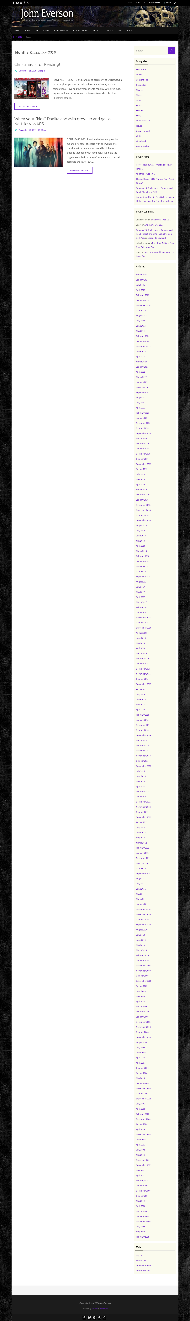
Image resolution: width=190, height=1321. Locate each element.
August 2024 (141, 315)
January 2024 (142, 341)
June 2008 (141, 1052)
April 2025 (140, 290)
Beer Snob (141, 69)
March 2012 (141, 842)
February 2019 (142, 494)
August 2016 (141, 632)
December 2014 (143, 725)
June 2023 (141, 351)
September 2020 (143, 433)
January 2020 (142, 448)
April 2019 (140, 484)
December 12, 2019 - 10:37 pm (32, 130)
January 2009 (142, 1016)
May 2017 (140, 592)
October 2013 (142, 760)
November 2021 (143, 387)
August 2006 (141, 1073)
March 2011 (141, 898)
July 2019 (140, 474)
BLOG (130, 3)
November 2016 (143, 617)
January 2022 (142, 382)
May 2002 (140, 1154)
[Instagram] (21, 3)
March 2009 (141, 1006)
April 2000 (140, 1206)
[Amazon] (24, 3)
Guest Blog (141, 84)
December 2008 (143, 1021)
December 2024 (143, 305)
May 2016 (140, 643)
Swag (138, 115)
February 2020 (142, 443)
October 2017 (142, 571)
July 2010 (140, 934)
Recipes (139, 110)
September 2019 (143, 464)
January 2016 (142, 663)
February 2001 (142, 1180)
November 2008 (143, 1026)
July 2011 (140, 883)
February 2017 (142, 607)
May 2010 (140, 945)
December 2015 (143, 668)
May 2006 (140, 1078)
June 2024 (141, 325)
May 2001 (140, 1170)
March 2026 (141, 274)
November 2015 (143, 673)
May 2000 (140, 1200)
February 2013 (142, 791)
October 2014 (142, 730)
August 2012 (141, 822)
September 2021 (143, 392)
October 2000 (142, 1195)
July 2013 (140, 771)
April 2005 (140, 1108)
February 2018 (142, 556)
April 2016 (140, 648)
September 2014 (143, 735)
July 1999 (140, 1226)
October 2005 (142, 1093)
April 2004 (140, 1129)
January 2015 (142, 719)
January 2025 (142, 300)
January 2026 (142, 279)
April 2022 (140, 371)
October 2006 (142, 1067)
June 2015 (141, 699)
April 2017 (140, 597)
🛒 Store (167, 3)
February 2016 (142, 658)
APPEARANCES (154, 3)
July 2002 (140, 1149)
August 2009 (141, 986)
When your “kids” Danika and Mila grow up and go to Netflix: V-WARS (62, 121)
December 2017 (143, 566)
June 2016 (141, 638)
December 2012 (143, 801)
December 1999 (143, 1221)
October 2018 (142, 515)
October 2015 (142, 678)
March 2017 (141, 602)
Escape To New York (157, 237)
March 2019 (141, 489)
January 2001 (142, 1185)
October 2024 (142, 310)
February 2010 (142, 955)
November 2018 (143, 510)
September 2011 (143, 873)
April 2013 (140, 786)
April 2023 (140, 356)
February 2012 (142, 847)
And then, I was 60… (145, 173)
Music (138, 95)
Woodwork (141, 141)
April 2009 (140, 1001)
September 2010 (143, 924)
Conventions (142, 79)
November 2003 (143, 1134)
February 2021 (142, 412)
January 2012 (142, 852)
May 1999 (140, 1231)
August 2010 (141, 929)
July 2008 (140, 1047)
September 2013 (143, 766)
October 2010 (142, 919)
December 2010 (143, 909)
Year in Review (142, 146)
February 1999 (142, 1236)
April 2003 (140, 1144)
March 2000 (141, 1211)
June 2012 (141, 832)
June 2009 (141, 991)
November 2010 (143, 914)
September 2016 (143, 627)
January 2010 (142, 960)
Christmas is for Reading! (37, 64)
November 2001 (143, 1160)
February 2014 (142, 745)
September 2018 (143, 520)
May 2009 (140, 996)
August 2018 (141, 525)
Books (139, 74)
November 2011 (143, 863)
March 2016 (141, 653)
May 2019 (140, 479)
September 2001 (143, 1165)
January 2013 (142, 796)
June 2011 (141, 888)
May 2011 (140, 893)
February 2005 (142, 1114)
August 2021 (141, 397)
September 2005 (143, 1098)
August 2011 (141, 878)
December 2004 (143, 1119)
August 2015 (141, 689)
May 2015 (140, 704)
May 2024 (140, 330)
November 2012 (143, 806)
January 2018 (142, 561)
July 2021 (140, 402)
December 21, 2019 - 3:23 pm (32, 70)
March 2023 (141, 361)
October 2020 (142, 428)
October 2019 (142, 458)
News (138, 100)
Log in (139, 1255)
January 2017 (142, 612)
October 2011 (142, 868)
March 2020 (141, 438)
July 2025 (140, 284)
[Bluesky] (17, 3)
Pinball (139, 105)
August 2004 (141, 1124)
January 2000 (142, 1216)
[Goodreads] (28, 3)
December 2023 (143, 346)
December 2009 (143, 965)
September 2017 (143, 576)
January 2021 (142, 418)
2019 (20, 37)
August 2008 (141, 1042)
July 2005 (140, 1103)
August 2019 (141, 469)
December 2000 (143, 1190)
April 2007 (140, 1062)
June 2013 (141, 776)
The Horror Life (143, 120)
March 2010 (141, 950)
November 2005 (143, 1088)
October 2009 (142, 975)
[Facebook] (14, 3)
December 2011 (143, 858)
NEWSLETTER (140, 3)
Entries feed (141, 1260)
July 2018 (140, 530)
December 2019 (143, 453)
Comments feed (143, 1265)
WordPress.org (143, 1270)
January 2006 (142, 1083)
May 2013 (140, 781)
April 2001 (140, 1175)
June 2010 (141, 940)
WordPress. (103, 1309)
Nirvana (95, 1309)
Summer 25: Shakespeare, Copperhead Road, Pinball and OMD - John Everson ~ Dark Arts (154, 234)
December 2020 (143, 423)
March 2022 (141, 377)
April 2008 (140, 1057)
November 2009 (143, 970)
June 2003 (141, 1139)
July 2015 (140, 694)
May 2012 (140, 837)
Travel (139, 125)
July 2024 (140, 320)
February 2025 (142, 295)
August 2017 (141, 581)
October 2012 (142, 812)
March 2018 (141, 551)
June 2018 (141, 535)
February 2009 (142, 1011)
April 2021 (140, 407)
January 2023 (142, 366)
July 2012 (140, 827)
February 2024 (142, 336)
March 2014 (141, 740)
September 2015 (143, 684)
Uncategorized (143, 130)
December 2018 (143, 504)
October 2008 (142, 1032)
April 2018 (140, 545)
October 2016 (142, 622)
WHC (138, 135)
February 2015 (142, 714)
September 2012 (143, 817)
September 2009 (143, 980)
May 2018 (140, 540)
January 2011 (142, 904)
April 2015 (140, 709)
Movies (139, 89)
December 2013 (143, 750)
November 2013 (143, 755)
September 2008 (143, 1037)
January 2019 (142, 499)
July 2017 (140, 586)
